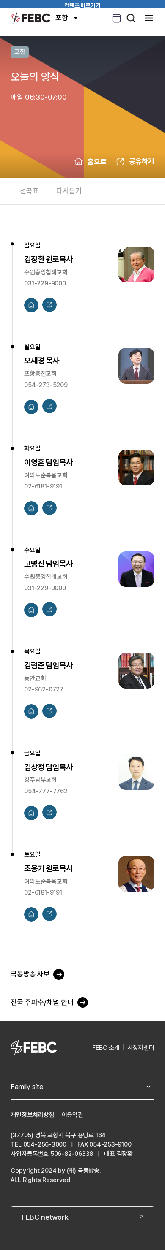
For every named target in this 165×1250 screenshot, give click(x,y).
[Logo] (30, 18)
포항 (61, 18)
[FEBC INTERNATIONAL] (33, 1048)
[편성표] (116, 18)
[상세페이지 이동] (31, 305)
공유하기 (141, 161)
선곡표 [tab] (29, 191)
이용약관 (72, 1115)
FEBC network (45, 1217)
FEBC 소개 (106, 1048)
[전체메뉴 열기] (148, 18)
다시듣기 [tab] (68, 191)
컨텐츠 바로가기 (82, 5)
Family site (27, 1086)
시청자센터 (140, 1048)
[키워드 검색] (131, 18)
